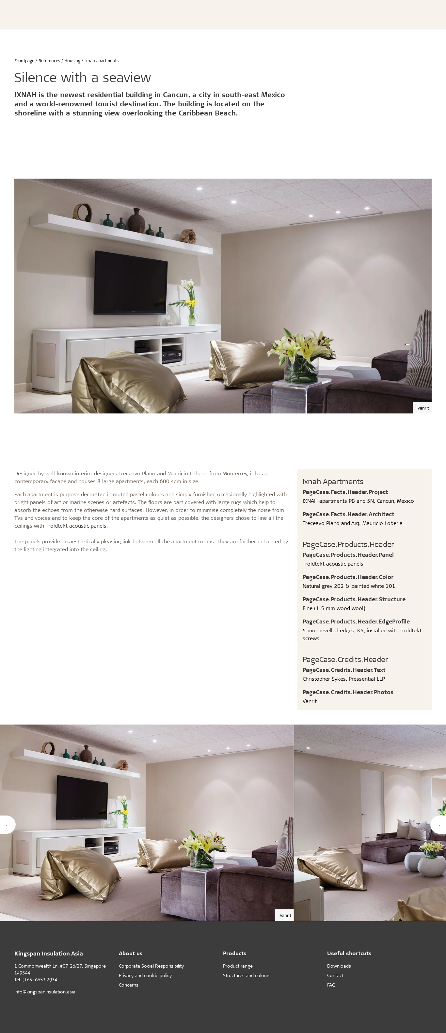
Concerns (128, 985)
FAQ (331, 985)
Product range (238, 966)
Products (235, 953)
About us (131, 953)
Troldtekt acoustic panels (76, 525)
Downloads (339, 966)
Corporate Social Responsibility (151, 966)
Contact (335, 975)
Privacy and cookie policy (145, 975)
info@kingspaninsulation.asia (44, 992)
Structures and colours (247, 975)
